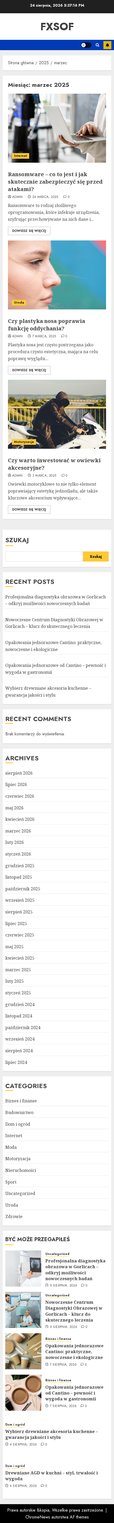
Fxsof (57, 26)
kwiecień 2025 (19, 958)
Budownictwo (19, 1112)
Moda (11, 1147)
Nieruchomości (20, 1170)
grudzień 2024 (19, 1004)
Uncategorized (20, 1193)
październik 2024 (22, 1027)
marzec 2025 (18, 970)
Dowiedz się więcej (29, 230)
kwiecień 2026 (19, 819)
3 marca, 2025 (44, 476)
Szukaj (17, 540)
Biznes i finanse (21, 1101)
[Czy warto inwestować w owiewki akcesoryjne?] (57, 414)
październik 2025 (22, 889)
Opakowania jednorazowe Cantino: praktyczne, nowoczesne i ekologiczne (74, 1352)
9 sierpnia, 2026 (63, 1286)
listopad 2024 (18, 1016)
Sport (10, 1182)
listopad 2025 (18, 877)
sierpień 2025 (19, 912)
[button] (97, 45)
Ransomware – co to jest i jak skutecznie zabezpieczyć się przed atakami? (55, 182)
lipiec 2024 (16, 1062)
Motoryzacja (24, 441)
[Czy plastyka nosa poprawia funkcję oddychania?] (57, 274)
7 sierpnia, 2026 (63, 1365)
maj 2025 (14, 947)
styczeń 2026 (18, 854)
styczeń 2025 (18, 993)
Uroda (19, 302)
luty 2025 (14, 981)
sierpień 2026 (19, 773)
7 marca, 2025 (44, 336)
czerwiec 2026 (19, 796)
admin (17, 197)
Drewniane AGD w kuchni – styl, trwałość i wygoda (51, 1476)
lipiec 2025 (16, 923)
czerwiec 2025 (19, 935)
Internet (20, 155)
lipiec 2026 (16, 784)
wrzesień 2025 (19, 900)
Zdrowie (14, 1216)
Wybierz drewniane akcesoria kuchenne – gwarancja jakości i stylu (51, 1434)
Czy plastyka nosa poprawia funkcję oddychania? (46, 324)
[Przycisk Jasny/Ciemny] (86, 45)
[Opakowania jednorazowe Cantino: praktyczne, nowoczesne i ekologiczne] (23, 1351)
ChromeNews (37, 1517)
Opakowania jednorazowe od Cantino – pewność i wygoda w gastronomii (74, 1393)
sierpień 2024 (19, 1051)
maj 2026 (14, 808)
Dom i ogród (17, 1124)
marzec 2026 (18, 831)
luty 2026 (14, 842)
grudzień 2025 (19, 866)
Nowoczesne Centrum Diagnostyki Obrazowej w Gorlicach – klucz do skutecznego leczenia (54, 623)
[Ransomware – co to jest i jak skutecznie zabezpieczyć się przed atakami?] (57, 128)
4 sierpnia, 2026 (23, 1445)
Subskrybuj (107, 45)
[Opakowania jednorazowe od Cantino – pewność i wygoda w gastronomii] (23, 1393)
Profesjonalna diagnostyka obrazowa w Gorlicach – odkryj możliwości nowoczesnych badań (75, 1270)
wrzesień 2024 (19, 1039)
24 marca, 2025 (45, 197)
